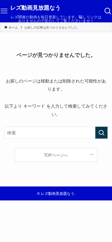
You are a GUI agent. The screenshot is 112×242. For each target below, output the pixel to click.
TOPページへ (56, 155)
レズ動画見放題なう (35, 7)
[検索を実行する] (101, 133)
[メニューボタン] (4, 11)
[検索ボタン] (108, 11)
